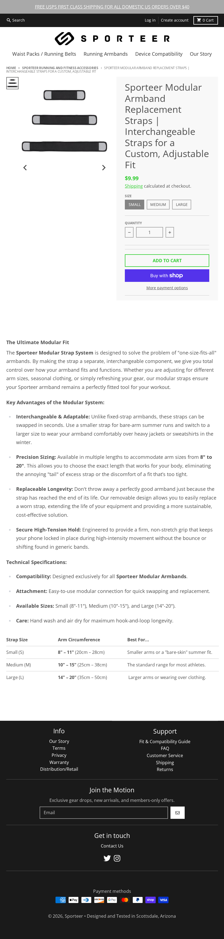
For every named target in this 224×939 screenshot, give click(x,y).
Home (11, 68)
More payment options (167, 287)
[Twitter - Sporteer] (107, 858)
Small (135, 204)
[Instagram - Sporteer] (117, 858)
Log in (150, 20)
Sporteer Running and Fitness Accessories (60, 68)
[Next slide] (103, 167)
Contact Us (112, 846)
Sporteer (74, 916)
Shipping (134, 186)
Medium (158, 204)
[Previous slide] (25, 167)
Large (182, 204)
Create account (174, 20)
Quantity (133, 223)
